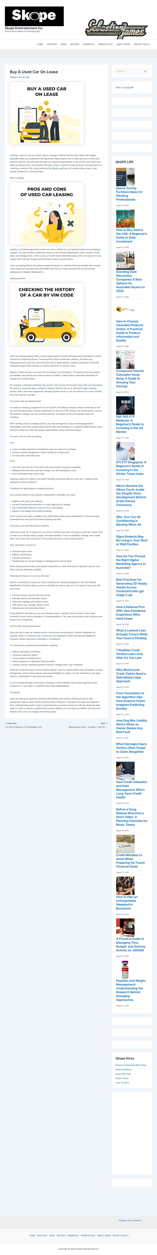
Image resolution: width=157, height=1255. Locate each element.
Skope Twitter (122, 1078)
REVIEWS (61, 1235)
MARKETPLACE (88, 1235)
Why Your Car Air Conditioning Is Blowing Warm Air (129, 520)
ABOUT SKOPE (104, 1235)
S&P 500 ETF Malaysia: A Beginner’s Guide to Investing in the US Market (130, 424)
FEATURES (42, 1235)
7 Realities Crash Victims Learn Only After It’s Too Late (129, 654)
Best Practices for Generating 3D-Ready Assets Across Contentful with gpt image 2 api (131, 587)
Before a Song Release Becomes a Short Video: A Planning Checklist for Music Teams (132, 817)
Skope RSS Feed (123, 1074)
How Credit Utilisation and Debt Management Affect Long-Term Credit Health (131, 789)
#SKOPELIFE (73, 1235)
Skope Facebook (123, 1069)
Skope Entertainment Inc (24, 28)
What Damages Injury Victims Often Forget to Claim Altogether (131, 747)
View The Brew (122, 1082)
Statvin (55, 168)
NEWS (52, 1235)
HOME (32, 1235)
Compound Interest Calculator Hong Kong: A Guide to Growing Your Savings (130, 378)
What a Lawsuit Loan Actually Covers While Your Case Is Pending (132, 634)
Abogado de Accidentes (130, 1220)
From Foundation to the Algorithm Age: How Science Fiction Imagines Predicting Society (130, 700)
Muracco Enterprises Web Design (131, 1065)
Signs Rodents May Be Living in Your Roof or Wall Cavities (131, 540)
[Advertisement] (134, 1133)
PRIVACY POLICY (121, 1235)
